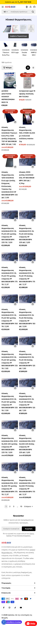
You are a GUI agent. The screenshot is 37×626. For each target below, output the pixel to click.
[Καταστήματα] (27, 7)
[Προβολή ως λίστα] (33, 67)
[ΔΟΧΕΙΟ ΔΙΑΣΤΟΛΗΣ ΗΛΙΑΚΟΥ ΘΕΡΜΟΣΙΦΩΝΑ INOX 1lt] (10, 80)
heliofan (11, 615)
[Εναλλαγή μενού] (3, 7)
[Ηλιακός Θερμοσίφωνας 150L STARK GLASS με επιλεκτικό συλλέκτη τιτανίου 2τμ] (27, 117)
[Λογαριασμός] (30, 7)
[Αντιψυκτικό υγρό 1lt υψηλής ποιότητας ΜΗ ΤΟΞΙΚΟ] (27, 80)
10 (21, 506)
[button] (4, 622)
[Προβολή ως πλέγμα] (28, 67)
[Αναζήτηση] (33, 12)
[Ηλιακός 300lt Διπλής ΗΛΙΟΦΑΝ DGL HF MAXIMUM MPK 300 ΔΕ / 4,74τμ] (27, 161)
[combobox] (18, 11)
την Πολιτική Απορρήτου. (22, 536)
